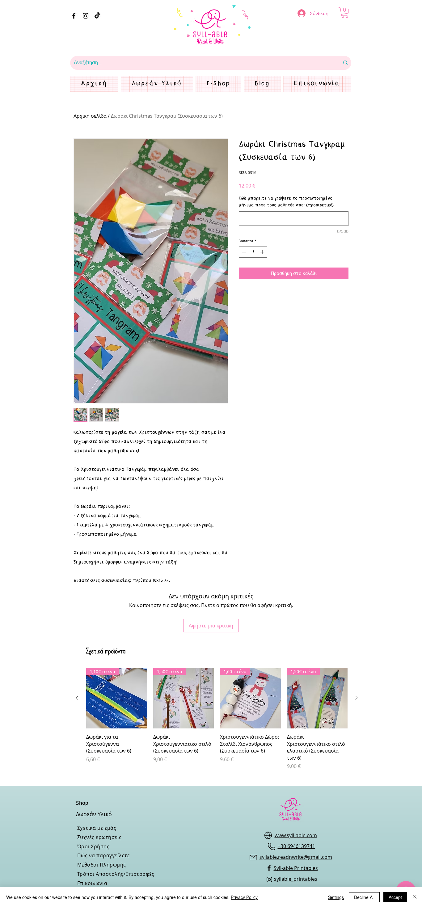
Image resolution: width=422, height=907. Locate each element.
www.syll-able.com (296, 835)
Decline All (364, 897)
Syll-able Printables (296, 868)
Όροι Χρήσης (93, 846)
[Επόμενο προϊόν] (356, 698)
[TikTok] (97, 15)
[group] (217, 719)
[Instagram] (85, 15)
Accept (395, 897)
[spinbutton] (253, 252)
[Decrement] (243, 252)
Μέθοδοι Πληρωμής (101, 864)
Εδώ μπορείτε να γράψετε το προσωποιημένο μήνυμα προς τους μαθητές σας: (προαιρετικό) (286, 202)
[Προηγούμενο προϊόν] (77, 698)
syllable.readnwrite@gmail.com (296, 857)
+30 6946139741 (296, 846)
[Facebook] (74, 15)
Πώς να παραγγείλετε (103, 855)
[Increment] (263, 252)
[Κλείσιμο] (414, 897)
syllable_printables (295, 878)
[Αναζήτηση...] (345, 63)
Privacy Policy (244, 897)
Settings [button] (336, 897)
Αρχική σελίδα (90, 115)
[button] (345, 12)
